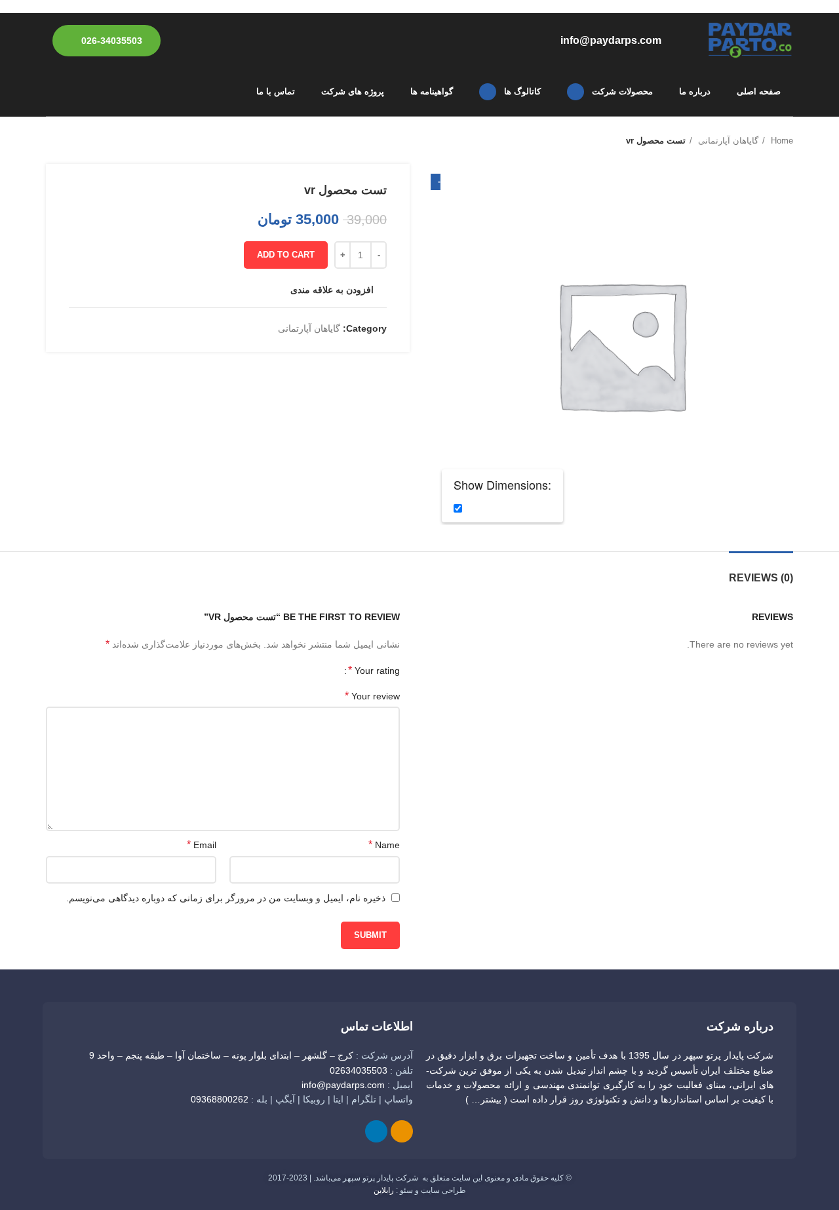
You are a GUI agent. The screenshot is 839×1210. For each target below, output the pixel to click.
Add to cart (286, 255)
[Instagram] (402, 1131)
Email (201, 844)
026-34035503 (111, 40)
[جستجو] (50, 92)
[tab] (761, 571)
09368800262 (219, 1099)
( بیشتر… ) (486, 1099)
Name (384, 844)
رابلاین (384, 1190)
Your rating (374, 670)
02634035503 (358, 1070)
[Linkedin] (376, 1131)
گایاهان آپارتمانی (726, 141)
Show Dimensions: (502, 485)
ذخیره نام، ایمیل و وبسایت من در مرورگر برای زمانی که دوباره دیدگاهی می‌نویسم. (225, 898)
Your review (372, 695)
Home (780, 141)
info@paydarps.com (343, 1085)
